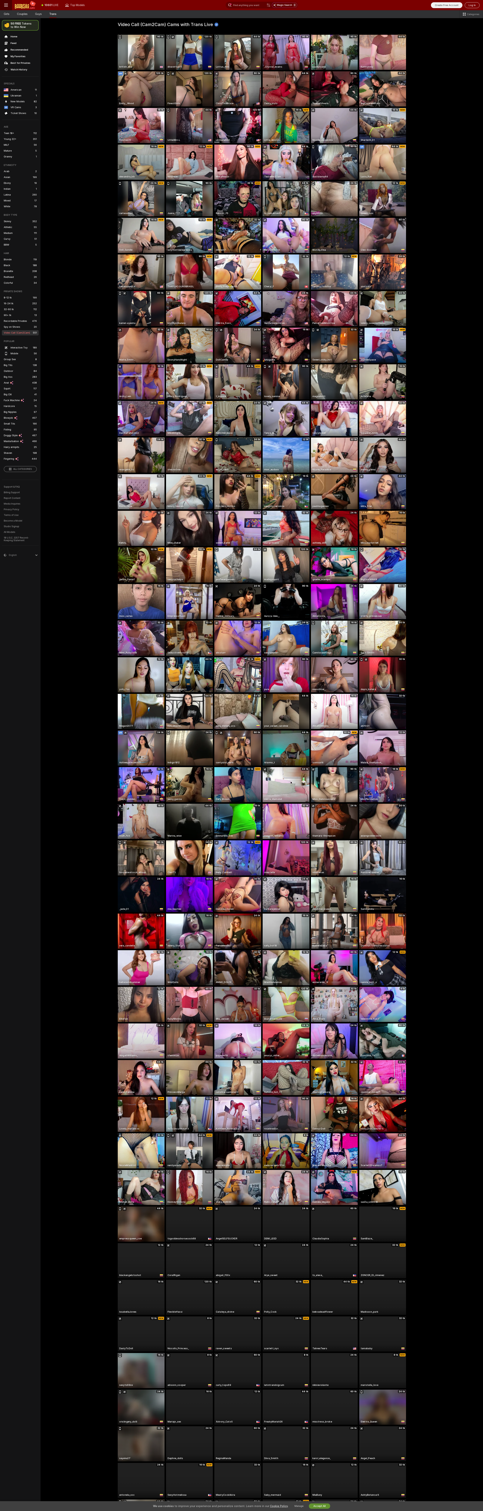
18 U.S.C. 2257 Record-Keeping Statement (16, 539)
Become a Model (13, 520)
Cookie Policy (279, 1506)
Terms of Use (11, 515)
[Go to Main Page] (25, 5)
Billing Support (12, 492)
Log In (472, 5)
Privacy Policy (11, 509)
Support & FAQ (12, 486)
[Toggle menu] (6, 5)
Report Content (12, 498)
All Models (9, 532)
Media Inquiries (12, 503)
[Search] (268, 5)
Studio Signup (11, 526)
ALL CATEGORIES (22, 469)
